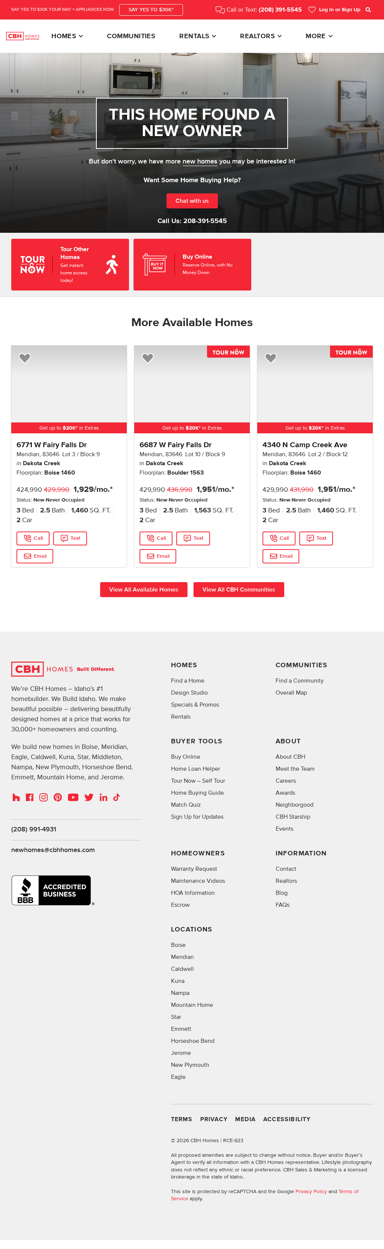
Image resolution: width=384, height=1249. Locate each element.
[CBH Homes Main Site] (22, 36)
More (316, 36)
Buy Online (185, 757)
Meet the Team (295, 769)
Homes (63, 36)
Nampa (180, 993)
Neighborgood (295, 805)
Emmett (181, 1029)
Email (40, 556)
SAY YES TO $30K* (151, 9)
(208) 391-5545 (280, 10)
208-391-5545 (205, 221)
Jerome (181, 1053)
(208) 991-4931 (33, 829)
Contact (286, 869)
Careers (286, 781)
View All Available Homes (143, 589)
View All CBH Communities (238, 589)
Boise (178, 945)
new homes (200, 161)
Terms (182, 1119)
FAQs (283, 905)
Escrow (180, 905)
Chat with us (192, 201)
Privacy (214, 1119)
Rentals (194, 36)
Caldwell (182, 969)
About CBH (290, 757)
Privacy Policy (311, 1191)
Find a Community (300, 680)
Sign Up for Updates (197, 817)
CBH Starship (293, 817)
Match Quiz (186, 805)
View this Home (75, 554)
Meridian (182, 957)
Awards (285, 793)
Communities (131, 36)
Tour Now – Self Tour (198, 781)
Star (176, 1017)
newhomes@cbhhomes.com (53, 850)
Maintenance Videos (198, 881)
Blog (282, 893)
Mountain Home (192, 1005)
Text (75, 538)
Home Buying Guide (197, 793)
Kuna (177, 981)
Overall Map (291, 692)
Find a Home (187, 680)
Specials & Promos (195, 704)
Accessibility (287, 1119)
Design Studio (189, 692)
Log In (339, 9)
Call (38, 538)
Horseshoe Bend (192, 1041)
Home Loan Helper (195, 769)
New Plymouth (190, 1065)
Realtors (257, 36)
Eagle (178, 1077)
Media (245, 1119)
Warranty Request (194, 869)
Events (284, 829)
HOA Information (193, 893)
